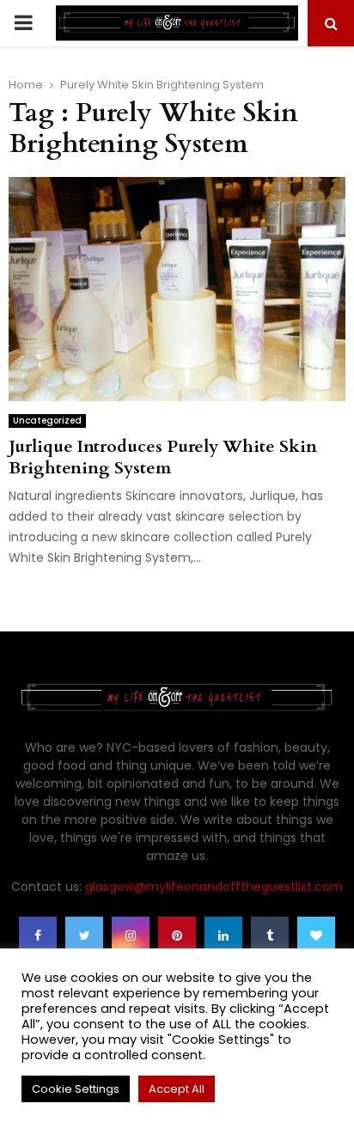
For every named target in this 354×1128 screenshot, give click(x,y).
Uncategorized (47, 420)
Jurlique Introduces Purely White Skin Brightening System (163, 457)
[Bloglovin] (316, 935)
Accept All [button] (176, 1089)
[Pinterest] (177, 935)
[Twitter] (84, 935)
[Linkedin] (223, 935)
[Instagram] (131, 935)
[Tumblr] (270, 935)
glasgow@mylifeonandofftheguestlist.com (214, 886)
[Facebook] (38, 935)
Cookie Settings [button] (75, 1089)
